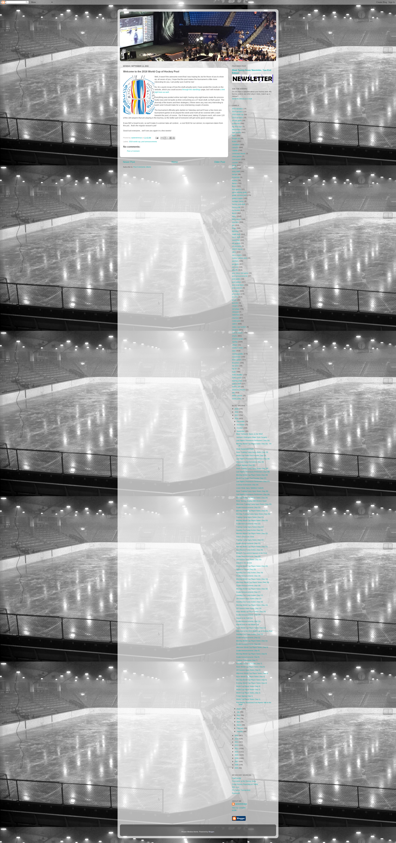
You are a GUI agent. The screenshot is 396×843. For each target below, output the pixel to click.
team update (236, 360)
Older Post (219, 162)
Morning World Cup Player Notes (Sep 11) (252, 641)
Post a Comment (133, 151)
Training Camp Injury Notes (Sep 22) (250, 527)
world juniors (236, 399)
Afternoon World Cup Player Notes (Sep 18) (252, 582)
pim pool (235, 267)
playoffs (235, 270)
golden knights (237, 198)
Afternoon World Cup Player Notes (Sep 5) (252, 673)
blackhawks (236, 129)
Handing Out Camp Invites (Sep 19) (249, 572)
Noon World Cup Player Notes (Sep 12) (251, 628)
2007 (237, 761)
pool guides (236, 279)
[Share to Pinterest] (173, 138)
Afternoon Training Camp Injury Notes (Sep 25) (253, 504)
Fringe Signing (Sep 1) (244, 696)
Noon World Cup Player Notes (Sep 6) (250, 667)
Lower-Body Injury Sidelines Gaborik (250, 488)
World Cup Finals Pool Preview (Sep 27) (251, 478)
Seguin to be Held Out (244, 618)
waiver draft (236, 384)
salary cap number (239, 327)
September (241, 431)
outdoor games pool (239, 258)
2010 (237, 752)
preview (235, 297)
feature (234, 180)
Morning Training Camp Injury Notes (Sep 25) (253, 514)
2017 (237, 415)
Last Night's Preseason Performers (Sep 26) (253, 494)
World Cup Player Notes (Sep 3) (248, 689)
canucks (235, 147)
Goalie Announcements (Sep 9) (248, 650)
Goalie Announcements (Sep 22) (248, 524)
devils (234, 165)
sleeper (235, 345)
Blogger (211, 832)
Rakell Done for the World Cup (247, 624)
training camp (237, 381)
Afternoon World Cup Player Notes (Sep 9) (252, 647)
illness (234, 213)
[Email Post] (157, 138)
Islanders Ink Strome (244, 563)
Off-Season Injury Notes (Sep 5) (248, 670)
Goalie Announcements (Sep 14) (248, 615)
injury (234, 216)
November (241, 425)
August (239, 709)
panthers (235, 261)
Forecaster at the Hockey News (244, 781)
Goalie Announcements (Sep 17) (248, 592)
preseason (236, 294)
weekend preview (238, 390)
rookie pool (236, 321)
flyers (234, 186)
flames (234, 183)
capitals (235, 150)
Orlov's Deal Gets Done (245, 537)
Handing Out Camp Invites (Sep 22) (249, 530)
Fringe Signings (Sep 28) (245, 465)
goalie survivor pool (239, 195)
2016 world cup (134, 141)
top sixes (235, 366)
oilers (234, 252)
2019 (237, 409)
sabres (234, 324)
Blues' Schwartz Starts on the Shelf (249, 434)
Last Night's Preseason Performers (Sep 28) (253, 472)
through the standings (191, 89)
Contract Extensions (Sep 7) (247, 660)
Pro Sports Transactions (241, 790)
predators (235, 291)
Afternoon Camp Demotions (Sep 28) (250, 462)
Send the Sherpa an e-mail (242, 99)
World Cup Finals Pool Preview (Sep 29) (251, 455)
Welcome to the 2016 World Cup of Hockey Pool (254, 631)
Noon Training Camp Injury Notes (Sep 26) (252, 491)
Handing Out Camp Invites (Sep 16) (249, 602)
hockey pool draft (238, 204)
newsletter (236, 240)
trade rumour (237, 378)
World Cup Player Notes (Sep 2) (248, 693)
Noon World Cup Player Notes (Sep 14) (251, 611)
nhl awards (236, 243)
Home (175, 162)
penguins (235, 264)
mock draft (236, 237)
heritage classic (238, 201)
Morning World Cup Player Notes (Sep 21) (252, 547)
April (238, 722)
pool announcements (149, 141)
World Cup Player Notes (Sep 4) (248, 686)
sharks (234, 336)
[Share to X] (167, 138)
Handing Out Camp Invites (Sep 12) (249, 634)
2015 (237, 735)
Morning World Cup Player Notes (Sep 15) (252, 605)
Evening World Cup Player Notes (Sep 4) (251, 683)
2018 (237, 412)
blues (234, 135)
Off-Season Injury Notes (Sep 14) (248, 608)
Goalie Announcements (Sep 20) (248, 556)
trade (234, 372)
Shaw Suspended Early (245, 449)
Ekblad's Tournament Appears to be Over (251, 553)
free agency (236, 189)
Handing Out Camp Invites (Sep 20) (249, 550)
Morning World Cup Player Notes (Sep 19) (252, 579)
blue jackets (236, 132)
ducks (234, 168)
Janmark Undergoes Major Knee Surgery (251, 437)
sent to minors (237, 333)
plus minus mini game (240, 273)
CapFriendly (236, 778)
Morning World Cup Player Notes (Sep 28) (252, 475)
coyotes (235, 162)
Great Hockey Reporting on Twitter (245, 784)
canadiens (236, 144)
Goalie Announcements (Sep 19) (248, 576)
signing (234, 342)
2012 (237, 745)
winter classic (237, 396)
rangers (235, 306)
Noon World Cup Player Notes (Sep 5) (250, 676)
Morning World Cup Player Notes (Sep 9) (251, 654)
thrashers (235, 363)
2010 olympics (237, 109)
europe (234, 174)
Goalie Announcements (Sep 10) (248, 644)
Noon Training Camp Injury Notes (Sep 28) (252, 468)
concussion (236, 159)
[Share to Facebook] (170, 138)
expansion (236, 177)
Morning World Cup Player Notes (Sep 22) (252, 533)
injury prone (236, 219)
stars (234, 351)
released (235, 312)
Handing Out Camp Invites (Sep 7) (249, 663)
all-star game (237, 120)
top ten (234, 369)
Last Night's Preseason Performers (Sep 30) (253, 440)
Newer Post (129, 162)
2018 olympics (237, 118)
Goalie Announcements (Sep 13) (248, 621)
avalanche (236, 123)
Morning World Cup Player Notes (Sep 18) (252, 589)
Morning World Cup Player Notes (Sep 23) (252, 520)
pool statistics (237, 288)
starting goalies (237, 354)
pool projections (238, 285)
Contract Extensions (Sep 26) (247, 485)
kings (234, 228)
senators (235, 330)
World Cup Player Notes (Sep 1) (248, 699)
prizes (234, 300)
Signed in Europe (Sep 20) (246, 569)
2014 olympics (237, 111)
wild (233, 393)
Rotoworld (236, 793)
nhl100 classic (237, 249)
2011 (237, 748)
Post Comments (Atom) (142, 167)
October (240, 428)
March (239, 725)
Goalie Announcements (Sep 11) (248, 637)
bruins (234, 141)
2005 (237, 768)
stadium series (237, 348)
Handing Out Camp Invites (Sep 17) (249, 595)
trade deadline (237, 375)
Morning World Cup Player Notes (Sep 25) (252, 511)
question (235, 303)
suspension (236, 357)
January (240, 731)
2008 (237, 758)
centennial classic (238, 153)
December (241, 421)
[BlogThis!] (164, 138)
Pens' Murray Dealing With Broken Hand (251, 501)
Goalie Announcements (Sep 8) (248, 657)
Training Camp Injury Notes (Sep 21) (250, 540)
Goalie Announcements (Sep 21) (248, 543)
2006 (237, 765)
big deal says (237, 126)
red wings (235, 309)
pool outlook (236, 282)
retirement (236, 315)
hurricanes (236, 210)
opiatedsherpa (241, 804)
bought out (236, 138)
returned (235, 318)
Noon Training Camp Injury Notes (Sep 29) (252, 452)
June (239, 715)
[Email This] (162, 138)
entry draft (236, 171)
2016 (237, 418)
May (238, 718)
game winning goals (239, 192)
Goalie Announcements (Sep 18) (248, 585)
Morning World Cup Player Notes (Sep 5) (251, 680)
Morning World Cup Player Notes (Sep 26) (252, 498)
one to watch (237, 255)
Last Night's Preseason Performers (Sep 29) (253, 459)
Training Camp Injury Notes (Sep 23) (250, 517)
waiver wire (236, 387)
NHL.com (235, 787)
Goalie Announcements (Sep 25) (248, 507)
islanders (235, 222)
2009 (237, 755)
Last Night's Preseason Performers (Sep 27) (253, 481)
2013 (237, 742)
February (240, 728)
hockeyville (236, 207)
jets (233, 225)
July (238, 712)
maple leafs (236, 234)
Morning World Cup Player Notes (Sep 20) (252, 566)
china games (237, 156)
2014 (237, 739)
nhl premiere (236, 246)
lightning (235, 231)
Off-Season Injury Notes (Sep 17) (248, 598)
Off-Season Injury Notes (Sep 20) (248, 560)
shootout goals (237, 339)
